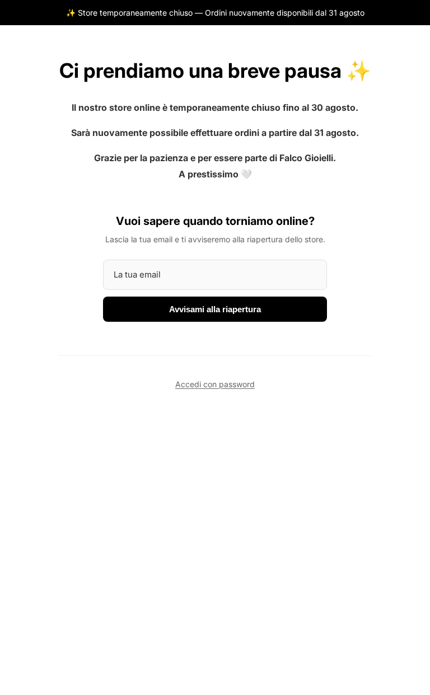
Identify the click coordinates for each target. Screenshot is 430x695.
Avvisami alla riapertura (215, 309)
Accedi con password (215, 384)
